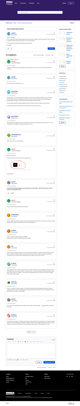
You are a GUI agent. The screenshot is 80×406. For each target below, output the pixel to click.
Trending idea (62, 78)
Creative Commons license (47, 397)
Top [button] (8, 403)
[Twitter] (67, 376)
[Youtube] (72, 376)
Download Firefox (29, 376)
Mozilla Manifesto (10, 378)
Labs (38, 3)
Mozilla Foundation (10, 380)
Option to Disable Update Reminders (15, 28)
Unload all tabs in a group (64, 114)
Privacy (36, 393)
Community (31, 3)
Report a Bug (47, 378)
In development (62, 86)
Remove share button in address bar (69, 40)
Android (27, 380)
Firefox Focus (28, 382)
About (7, 376)
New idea (13, 37)
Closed (60, 92)
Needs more (61, 80)
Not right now (62, 88)
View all (62, 66)
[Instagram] (69, 376)
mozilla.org (20, 393)
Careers (7, 382)
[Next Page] (35, 332)
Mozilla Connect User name (69, 56)
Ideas (16, 3)
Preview (53, 339)
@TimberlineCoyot (12, 155)
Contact (48, 393)
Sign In (71, 3)
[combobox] (40, 12)
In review (61, 82)
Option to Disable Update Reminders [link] (25, 22)
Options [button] (71, 22)
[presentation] (8, 342)
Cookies (42, 393)
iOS (26, 378)
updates (9, 45)
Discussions (23, 3)
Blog (26, 383)
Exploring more (62, 84)
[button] (8, 48)
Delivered (61, 90)
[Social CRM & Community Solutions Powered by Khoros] (71, 403)
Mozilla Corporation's (11, 396)
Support (64, 3)
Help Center (47, 376)
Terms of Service (28, 393)
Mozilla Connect (9, 3)
